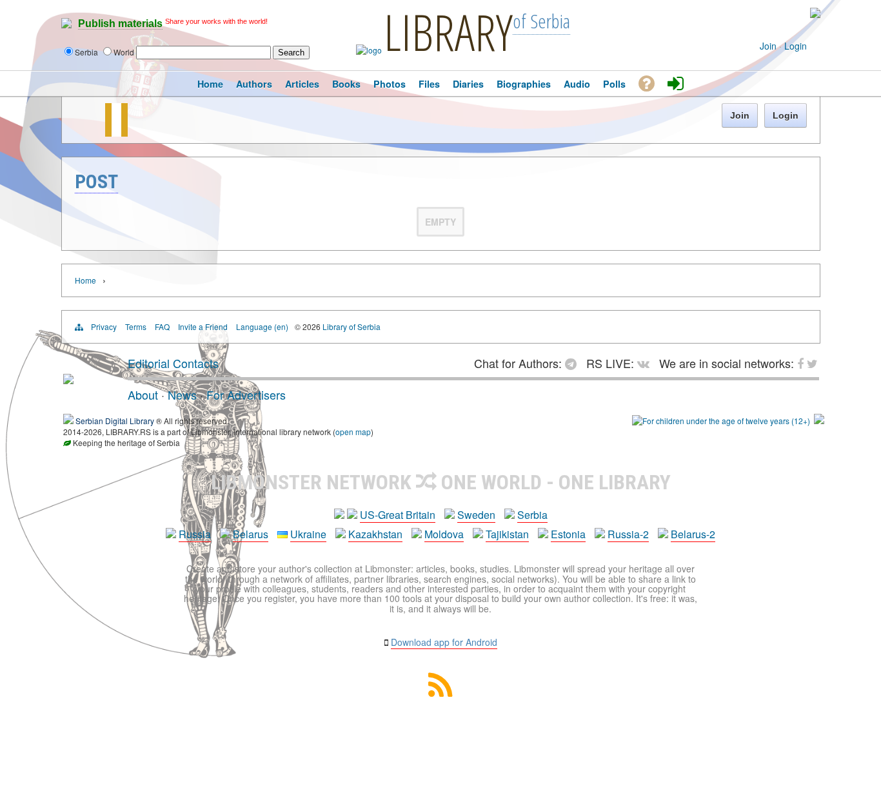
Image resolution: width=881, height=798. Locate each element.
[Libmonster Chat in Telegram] (574, 363)
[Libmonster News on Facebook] (781, 13)
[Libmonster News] (790, 13)
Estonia (568, 534)
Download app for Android (444, 642)
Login (795, 45)
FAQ (162, 326)
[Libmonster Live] (761, 13)
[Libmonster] (68, 379)
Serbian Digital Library (114, 420)
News (182, 394)
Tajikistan (507, 534)
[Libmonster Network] (721, 420)
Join (768, 45)
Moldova (444, 534)
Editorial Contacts (173, 363)
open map (353, 431)
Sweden (476, 514)
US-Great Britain (397, 514)
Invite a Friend (203, 326)
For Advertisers (246, 394)
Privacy (104, 326)
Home (85, 280)
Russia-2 (628, 534)
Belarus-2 (693, 534)
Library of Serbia (351, 326)
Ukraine (308, 534)
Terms (135, 326)
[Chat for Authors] (772, 13)
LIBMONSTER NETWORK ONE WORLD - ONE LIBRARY (441, 482)
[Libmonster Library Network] (819, 420)
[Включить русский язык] (815, 14)
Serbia (532, 514)
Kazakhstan (375, 534)
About (143, 394)
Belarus (250, 534)
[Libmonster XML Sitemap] (440, 692)
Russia (195, 534)
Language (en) (262, 326)
